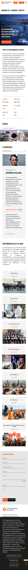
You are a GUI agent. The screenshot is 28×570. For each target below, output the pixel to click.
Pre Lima (15, 2)
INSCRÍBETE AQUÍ (6, 42)
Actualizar (3, 491)
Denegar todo (14, 560)
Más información (10, 234)
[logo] (6, 2)
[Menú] (26, 2)
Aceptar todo (14, 565)
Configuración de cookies (14, 556)
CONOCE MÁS (14, 276)
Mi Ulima (20, 2)
